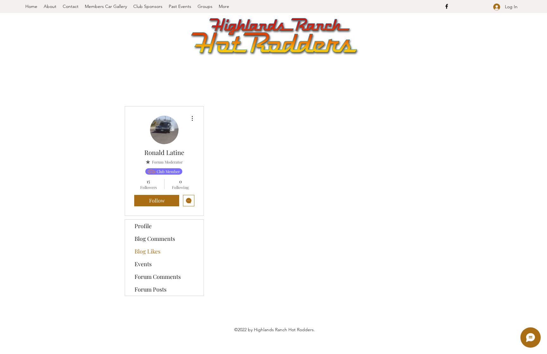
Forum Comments (158, 276)
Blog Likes (147, 251)
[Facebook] (446, 6)
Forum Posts (151, 289)
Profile (143, 226)
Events (143, 264)
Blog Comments (155, 238)
